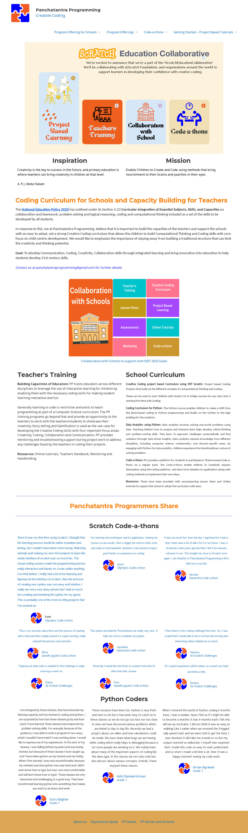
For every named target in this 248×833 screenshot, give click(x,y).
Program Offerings (120, 32)
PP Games (129, 822)
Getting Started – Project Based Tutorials (203, 32)
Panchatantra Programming (68, 10)
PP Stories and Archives (157, 822)
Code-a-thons (154, 32)
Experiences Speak (104, 822)
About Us (80, 822)
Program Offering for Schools (75, 32)
